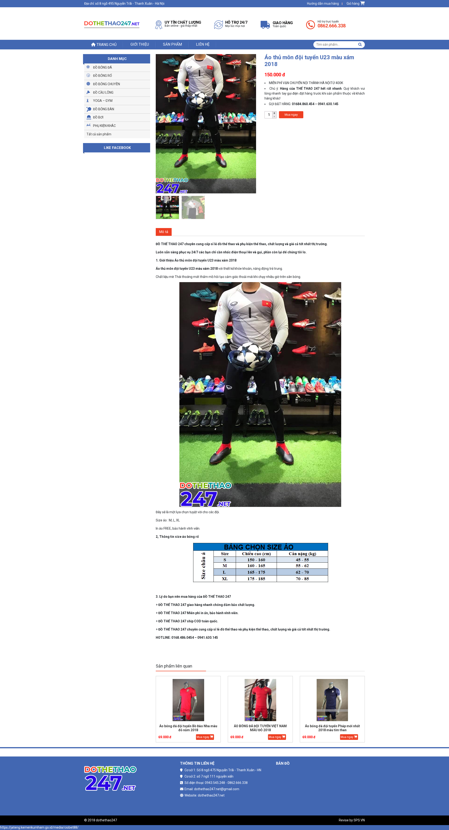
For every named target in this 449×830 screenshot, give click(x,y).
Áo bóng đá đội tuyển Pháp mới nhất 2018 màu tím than (332, 728)
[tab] (164, 232)
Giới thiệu (139, 44)
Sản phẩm (172, 44)
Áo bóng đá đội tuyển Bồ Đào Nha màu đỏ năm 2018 (188, 728)
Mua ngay (291, 114)
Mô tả (163, 232)
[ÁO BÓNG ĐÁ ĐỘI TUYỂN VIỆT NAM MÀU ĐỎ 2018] (260, 700)
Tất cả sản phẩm (99, 134)
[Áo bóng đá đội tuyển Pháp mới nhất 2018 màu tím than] (332, 700)
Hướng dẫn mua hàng (323, 3)
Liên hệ (203, 44)
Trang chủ (106, 44)
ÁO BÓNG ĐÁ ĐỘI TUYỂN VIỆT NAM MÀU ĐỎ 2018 (260, 728)
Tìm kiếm (359, 44)
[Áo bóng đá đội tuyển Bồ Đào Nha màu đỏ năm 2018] (188, 700)
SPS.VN (359, 820)
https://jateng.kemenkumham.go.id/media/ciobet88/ (39, 827)
